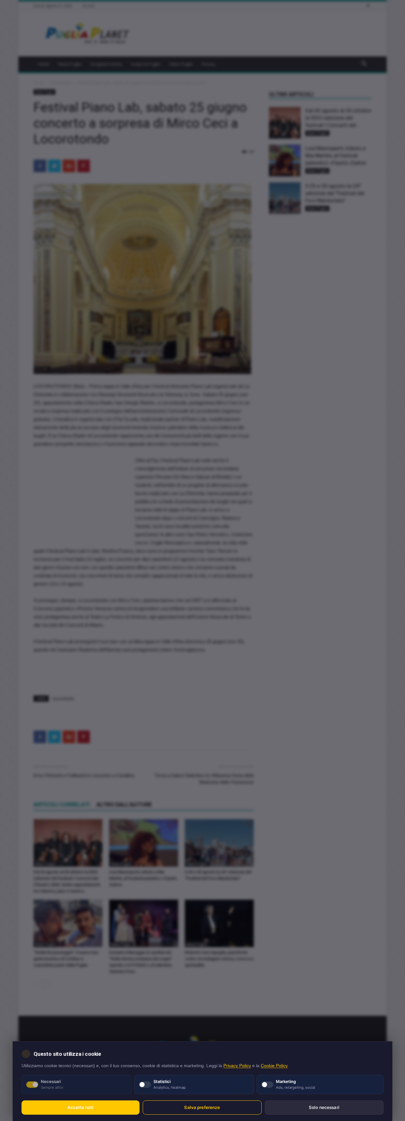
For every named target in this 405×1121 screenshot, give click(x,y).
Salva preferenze (202, 1107)
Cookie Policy (274, 1065)
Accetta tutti (80, 1107)
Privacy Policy (237, 1065)
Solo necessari (324, 1107)
